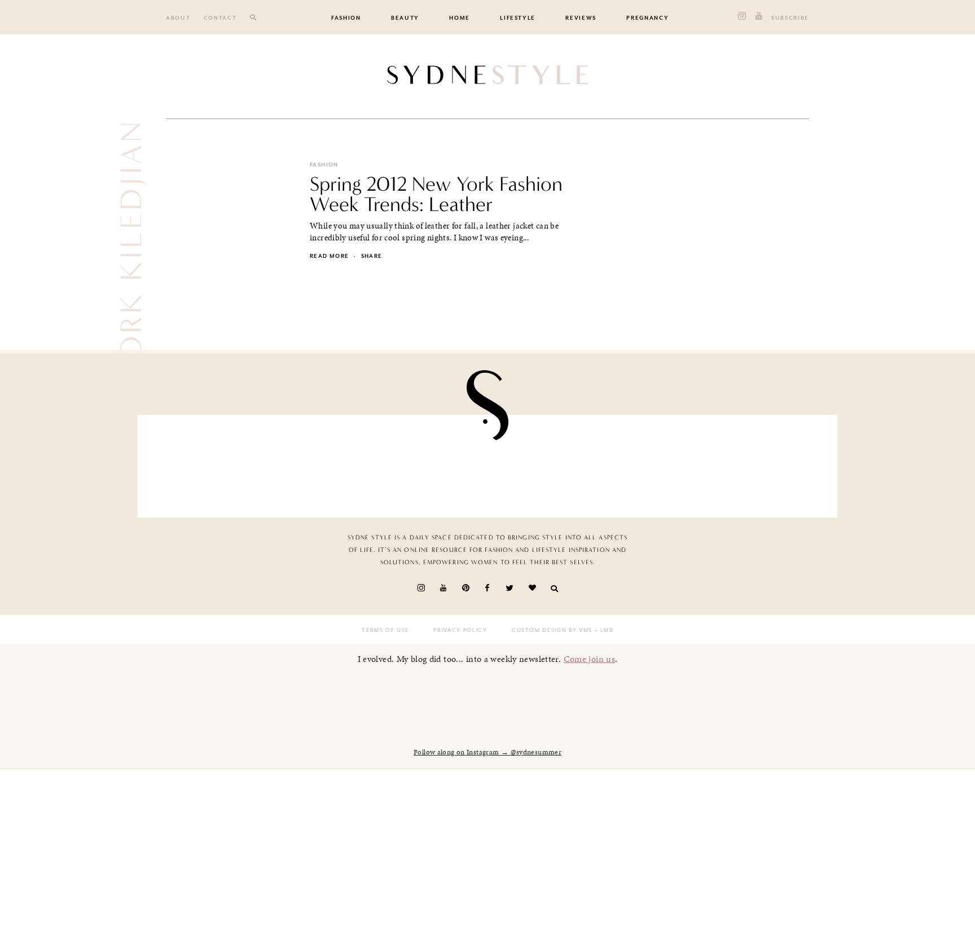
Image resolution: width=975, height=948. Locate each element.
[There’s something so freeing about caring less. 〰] (430, 463)
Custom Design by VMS (552, 630)
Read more (329, 256)
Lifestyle (517, 18)
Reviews (580, 18)
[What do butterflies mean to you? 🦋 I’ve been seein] (203, 463)
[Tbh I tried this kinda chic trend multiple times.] (658, 463)
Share (372, 256)
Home (459, 18)
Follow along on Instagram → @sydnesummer (487, 752)
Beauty (405, 18)
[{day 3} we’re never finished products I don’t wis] (544, 463)
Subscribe (790, 18)
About (178, 18)
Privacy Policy (460, 630)
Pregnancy (647, 18)
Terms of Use (385, 630)
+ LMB (602, 630)
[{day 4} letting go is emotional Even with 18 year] (317, 463)
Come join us (590, 658)
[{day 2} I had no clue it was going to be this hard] (772, 463)
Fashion (346, 18)
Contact (220, 18)
